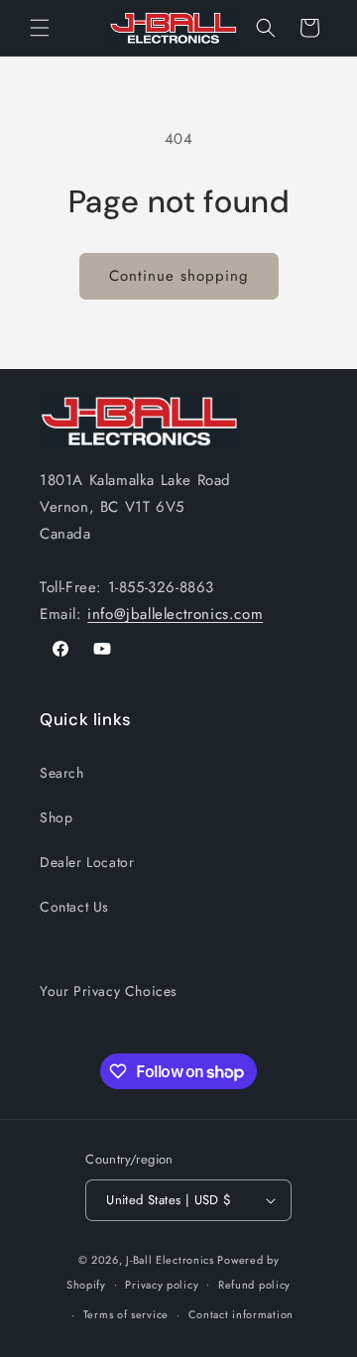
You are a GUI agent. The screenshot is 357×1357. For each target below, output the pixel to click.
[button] (39, 28)
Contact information (241, 1314)
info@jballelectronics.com (175, 614)
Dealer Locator (87, 862)
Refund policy (254, 1285)
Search (62, 773)
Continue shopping (179, 276)
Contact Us (74, 907)
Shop (56, 817)
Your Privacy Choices (109, 991)
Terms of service (126, 1314)
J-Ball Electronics (170, 1260)
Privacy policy (161, 1285)
